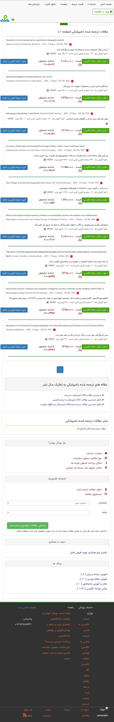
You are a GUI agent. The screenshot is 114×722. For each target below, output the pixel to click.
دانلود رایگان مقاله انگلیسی (95, 61)
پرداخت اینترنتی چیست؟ (57, 641)
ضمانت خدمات (95, 453)
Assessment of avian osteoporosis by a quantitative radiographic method (35, 40)
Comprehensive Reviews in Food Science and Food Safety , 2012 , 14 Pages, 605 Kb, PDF (46, 150)
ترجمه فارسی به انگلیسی (84, 641)
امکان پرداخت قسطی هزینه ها (87, 463)
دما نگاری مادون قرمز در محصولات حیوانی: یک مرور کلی (85, 86)
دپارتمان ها (34, 4)
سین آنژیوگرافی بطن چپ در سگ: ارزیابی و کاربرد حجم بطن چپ (82, 335)
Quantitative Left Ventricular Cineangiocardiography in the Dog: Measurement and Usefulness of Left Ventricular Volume (55, 325)
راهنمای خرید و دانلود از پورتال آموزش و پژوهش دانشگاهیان (58, 630)
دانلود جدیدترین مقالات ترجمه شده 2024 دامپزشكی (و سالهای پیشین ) (71, 404)
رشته (104, 512)
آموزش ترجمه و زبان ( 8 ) (94, 574)
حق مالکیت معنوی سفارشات (88, 458)
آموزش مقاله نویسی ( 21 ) (93, 579)
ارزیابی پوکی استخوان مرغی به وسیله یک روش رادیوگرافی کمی (82, 49)
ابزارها (67, 710)
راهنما (64, 4)
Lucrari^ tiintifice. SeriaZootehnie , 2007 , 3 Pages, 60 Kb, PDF (41, 256)
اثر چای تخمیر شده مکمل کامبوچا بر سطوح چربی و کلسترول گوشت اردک (78, 261)
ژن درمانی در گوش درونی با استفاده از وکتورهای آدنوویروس (84, 188)
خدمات (92, 4)
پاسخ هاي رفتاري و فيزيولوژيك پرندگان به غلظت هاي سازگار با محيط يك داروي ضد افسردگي (71, 225)
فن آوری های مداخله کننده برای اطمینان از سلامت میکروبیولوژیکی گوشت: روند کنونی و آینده (71, 155)
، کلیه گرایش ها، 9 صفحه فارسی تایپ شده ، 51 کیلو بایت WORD (79, 302)
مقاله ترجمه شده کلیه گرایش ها (91, 428)
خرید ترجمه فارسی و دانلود (14, 61)
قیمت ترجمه (77, 4)
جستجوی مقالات (94, 494)
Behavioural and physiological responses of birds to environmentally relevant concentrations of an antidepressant (51, 215)
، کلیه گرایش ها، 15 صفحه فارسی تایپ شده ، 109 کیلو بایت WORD (77, 229)
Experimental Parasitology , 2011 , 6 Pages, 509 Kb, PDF (50, 293)
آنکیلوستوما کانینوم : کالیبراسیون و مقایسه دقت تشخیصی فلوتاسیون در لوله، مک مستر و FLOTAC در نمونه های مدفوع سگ (58, 298)
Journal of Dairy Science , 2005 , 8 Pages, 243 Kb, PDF (65, 113)
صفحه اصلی (106, 4)
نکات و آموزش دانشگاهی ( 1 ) (92, 584)
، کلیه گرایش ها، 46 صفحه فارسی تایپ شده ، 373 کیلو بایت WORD (77, 159)
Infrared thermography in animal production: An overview (29, 77)
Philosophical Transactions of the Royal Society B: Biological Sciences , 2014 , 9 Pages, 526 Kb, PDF (51, 219)
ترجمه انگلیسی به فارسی (84, 624)
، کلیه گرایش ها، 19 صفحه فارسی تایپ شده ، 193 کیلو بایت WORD (77, 192)
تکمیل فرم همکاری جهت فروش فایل (88, 552)
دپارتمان (103, 503)
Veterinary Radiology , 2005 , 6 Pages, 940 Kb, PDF (29, 330)
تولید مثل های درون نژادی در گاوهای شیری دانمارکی (87, 119)
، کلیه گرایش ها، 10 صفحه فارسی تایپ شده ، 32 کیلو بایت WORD (78, 339)
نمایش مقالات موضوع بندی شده (28, 525)
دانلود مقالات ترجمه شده (90, 489)
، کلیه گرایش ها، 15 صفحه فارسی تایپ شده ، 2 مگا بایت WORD (79, 90)
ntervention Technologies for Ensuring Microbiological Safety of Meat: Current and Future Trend (45, 146)
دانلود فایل (51, 4)
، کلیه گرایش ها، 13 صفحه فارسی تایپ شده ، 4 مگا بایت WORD (79, 53)
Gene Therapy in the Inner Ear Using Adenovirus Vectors (28, 183)
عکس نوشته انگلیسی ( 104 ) (92, 588)
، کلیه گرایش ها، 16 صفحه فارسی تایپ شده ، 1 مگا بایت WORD (36, 118)
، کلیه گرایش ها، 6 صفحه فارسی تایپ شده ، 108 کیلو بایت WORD (78, 265)
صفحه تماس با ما (27, 607)
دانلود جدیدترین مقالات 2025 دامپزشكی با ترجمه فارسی (77, 400)
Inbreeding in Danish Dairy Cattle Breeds (22, 113)
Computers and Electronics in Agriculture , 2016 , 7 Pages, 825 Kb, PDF (38, 81)
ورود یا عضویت (102, 11)
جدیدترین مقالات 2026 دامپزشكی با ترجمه (83, 395)
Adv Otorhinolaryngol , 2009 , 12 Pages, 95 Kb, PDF (75, 183)
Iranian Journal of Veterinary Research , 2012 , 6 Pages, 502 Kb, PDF (37, 44)
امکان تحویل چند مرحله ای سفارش (84, 468)
